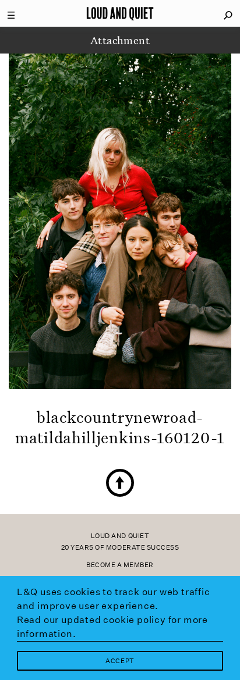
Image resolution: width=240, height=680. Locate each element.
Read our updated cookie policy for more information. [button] (112, 626)
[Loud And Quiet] (120, 13)
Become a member (120, 565)
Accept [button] (119, 661)
